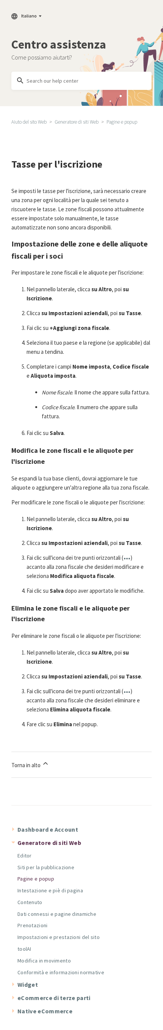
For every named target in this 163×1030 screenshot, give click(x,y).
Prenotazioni (32, 925)
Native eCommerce (44, 1011)
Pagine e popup (122, 122)
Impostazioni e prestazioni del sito (58, 937)
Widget (27, 984)
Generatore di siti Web (77, 122)
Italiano (28, 16)
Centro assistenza (58, 44)
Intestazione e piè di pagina (50, 890)
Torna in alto (26, 765)
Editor (24, 855)
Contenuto (29, 902)
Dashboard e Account (47, 829)
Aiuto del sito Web (29, 122)
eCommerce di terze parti (54, 998)
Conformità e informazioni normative (60, 972)
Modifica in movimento (44, 960)
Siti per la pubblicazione (45, 867)
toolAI (24, 948)
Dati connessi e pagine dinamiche (56, 914)
